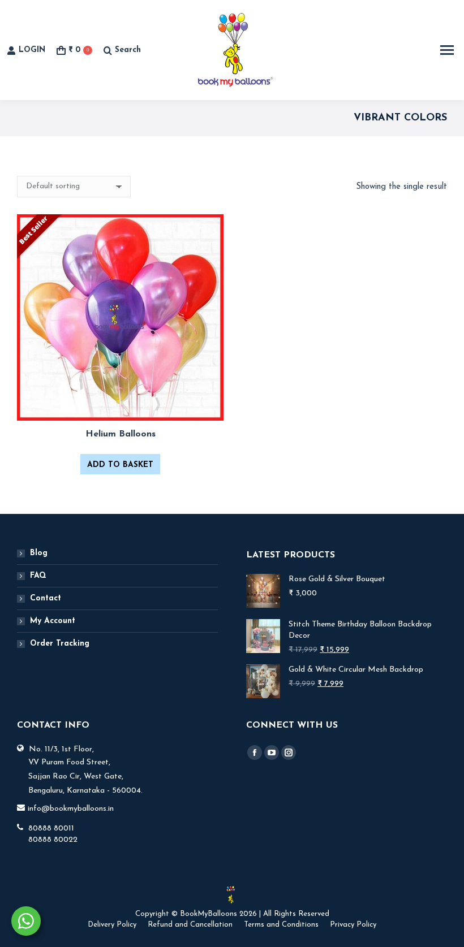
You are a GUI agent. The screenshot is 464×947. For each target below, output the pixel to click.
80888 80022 (53, 840)
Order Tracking (59, 643)
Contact (45, 598)
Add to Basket (120, 465)
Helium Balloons (120, 434)
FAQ (38, 576)
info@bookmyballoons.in (71, 809)
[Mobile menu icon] (447, 50)
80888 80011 (51, 828)
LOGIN (32, 50)
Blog (39, 553)
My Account (52, 621)
